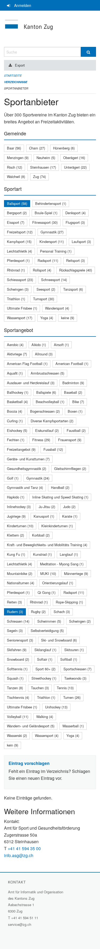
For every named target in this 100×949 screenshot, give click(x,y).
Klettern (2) (15, 535)
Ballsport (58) (17, 203)
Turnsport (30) (43, 298)
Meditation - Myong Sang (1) (61, 563)
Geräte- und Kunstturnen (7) (28, 458)
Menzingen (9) (18, 157)
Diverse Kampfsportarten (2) (52, 420)
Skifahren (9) (16, 649)
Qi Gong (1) (46, 592)
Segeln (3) (15, 630)
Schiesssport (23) (20, 279)
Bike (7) (78, 401)
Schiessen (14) (18, 621)
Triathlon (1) (16, 298)
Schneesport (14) (54, 279)
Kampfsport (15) (19, 241)
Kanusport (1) (44, 516)
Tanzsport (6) (73, 289)
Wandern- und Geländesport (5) (30, 725)
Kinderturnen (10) (20, 525)
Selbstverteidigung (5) (47, 630)
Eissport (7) (15, 222)
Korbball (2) (41, 535)
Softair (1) (44, 659)
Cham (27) (37, 148)
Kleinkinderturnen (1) (57, 525)
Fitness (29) (41, 439)
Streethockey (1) (43, 678)
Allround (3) (44, 353)
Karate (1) (69, 516)
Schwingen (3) (18, 289)
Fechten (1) (15, 439)
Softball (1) (68, 659)
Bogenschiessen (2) (45, 411)
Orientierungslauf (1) (57, 582)
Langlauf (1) (69, 554)
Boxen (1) (75, 411)
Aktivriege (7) (17, 353)
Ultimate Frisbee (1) (22, 308)
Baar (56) (14, 148)
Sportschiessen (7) (77, 668)
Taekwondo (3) (75, 678)
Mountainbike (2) (19, 573)
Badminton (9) (73, 382)
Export (20, 65)
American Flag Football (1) (27, 363)
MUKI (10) (48, 573)
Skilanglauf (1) (45, 649)
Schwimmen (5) (49, 621)
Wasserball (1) (73, 725)
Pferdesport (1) (18, 260)
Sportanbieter (16, 88)
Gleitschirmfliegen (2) (70, 468)
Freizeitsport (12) (20, 231)
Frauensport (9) (69, 439)
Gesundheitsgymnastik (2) (26, 468)
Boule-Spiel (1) (46, 212)
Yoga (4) (46, 317)
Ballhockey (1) (17, 392)
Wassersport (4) (46, 735)
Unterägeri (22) (75, 167)
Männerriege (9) (76, 573)
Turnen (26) (72, 697)
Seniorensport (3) (20, 640)
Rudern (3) (15, 611)
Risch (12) (14, 167)
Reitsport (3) (75, 260)
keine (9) (67, 317)
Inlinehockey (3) (19, 506)
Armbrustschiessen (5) (47, 373)
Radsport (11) (48, 260)
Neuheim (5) (46, 157)
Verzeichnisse (15, 82)
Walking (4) (44, 716)
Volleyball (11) (17, 716)
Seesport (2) (46, 289)
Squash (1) (15, 678)
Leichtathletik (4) (19, 251)
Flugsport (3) (75, 222)
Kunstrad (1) (42, 554)
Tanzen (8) (15, 687)
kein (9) (12, 745)
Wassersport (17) (19, 317)
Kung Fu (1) (16, 554)
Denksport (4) (75, 212)
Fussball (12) (53, 449)
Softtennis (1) (17, 668)
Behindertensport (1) (50, 203)
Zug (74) (39, 176)
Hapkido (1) (15, 497)
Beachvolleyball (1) (50, 401)
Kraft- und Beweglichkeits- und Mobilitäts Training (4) (47, 544)
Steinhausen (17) (43, 167)
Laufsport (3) (81, 241)
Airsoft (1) (61, 344)
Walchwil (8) (16, 176)
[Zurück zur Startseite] (50, 29)
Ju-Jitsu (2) (47, 506)
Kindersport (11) (51, 241)
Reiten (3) (14, 602)
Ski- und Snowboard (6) (59, 640)
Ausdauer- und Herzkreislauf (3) (30, 382)
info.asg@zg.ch (18, 855)
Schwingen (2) (80, 621)
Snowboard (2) (18, 659)
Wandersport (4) (57, 308)
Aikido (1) (38, 344)
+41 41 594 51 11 (24, 917)
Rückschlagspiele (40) (75, 270)
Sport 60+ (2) (45, 668)
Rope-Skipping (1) (69, 602)
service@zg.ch (19, 924)
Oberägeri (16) (74, 157)
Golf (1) (12, 478)
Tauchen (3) (40, 687)
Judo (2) (69, 506)
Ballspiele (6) (46, 392)
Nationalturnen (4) (20, 582)
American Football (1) (71, 363)
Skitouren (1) (74, 649)
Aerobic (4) (15, 344)
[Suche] (88, 52)
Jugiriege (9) (16, 516)
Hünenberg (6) (64, 148)
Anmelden (22, 5)
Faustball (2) (76, 430)
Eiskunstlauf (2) (47, 430)
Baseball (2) (73, 392)
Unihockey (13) (56, 706)
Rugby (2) (38, 611)
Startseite (13, 76)
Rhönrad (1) (16, 270)
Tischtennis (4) (18, 697)
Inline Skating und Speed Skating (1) (60, 497)
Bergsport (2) (17, 212)
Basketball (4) (17, 401)
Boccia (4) (14, 411)
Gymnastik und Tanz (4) (25, 487)
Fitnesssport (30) (45, 222)
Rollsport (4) (42, 270)
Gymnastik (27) (52, 231)
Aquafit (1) (15, 373)
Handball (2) (60, 487)
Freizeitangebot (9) (21, 449)
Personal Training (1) (55, 251)
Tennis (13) (65, 687)
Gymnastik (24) (37, 478)
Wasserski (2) (17, 735)
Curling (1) (15, 420)
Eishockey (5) (17, 430)
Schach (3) (62, 611)
